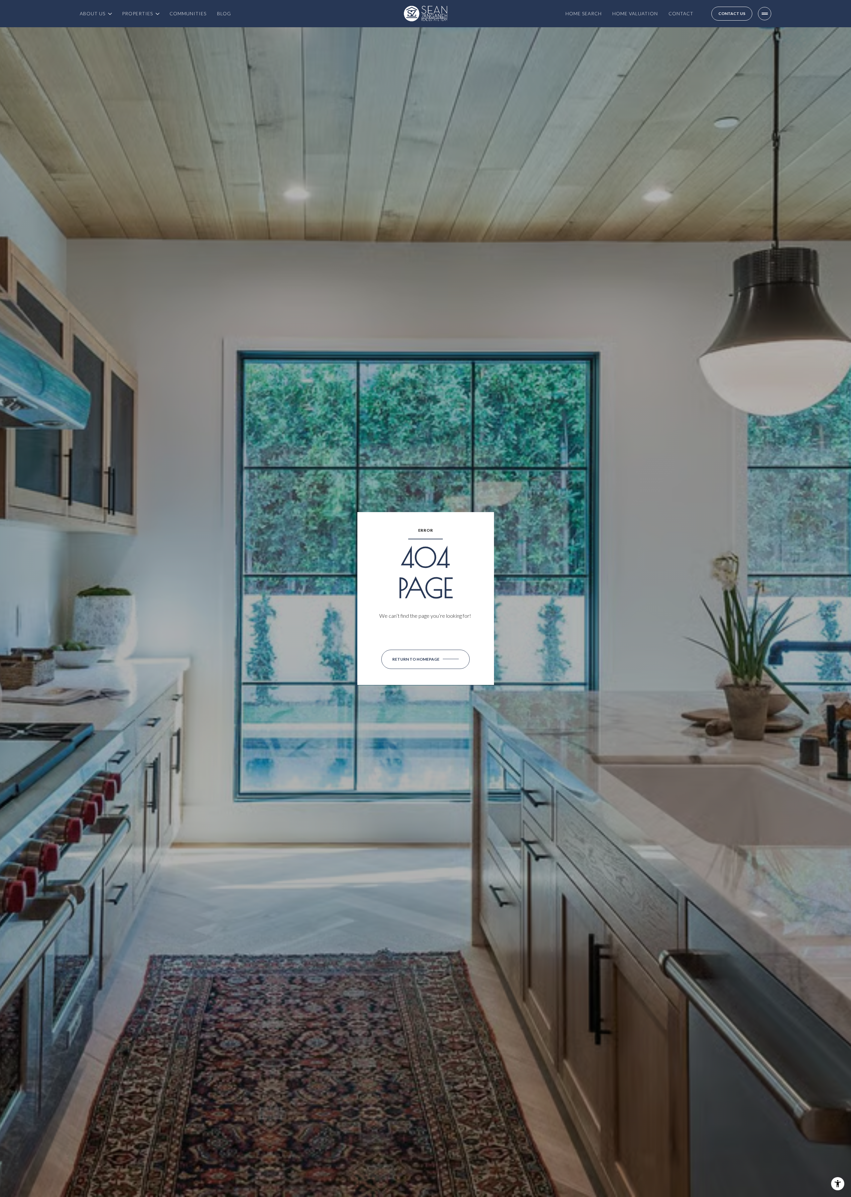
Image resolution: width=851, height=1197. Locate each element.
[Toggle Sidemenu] (764, 13)
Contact (681, 13)
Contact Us (731, 13)
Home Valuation (635, 13)
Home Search (583, 13)
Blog (224, 13)
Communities (188, 13)
